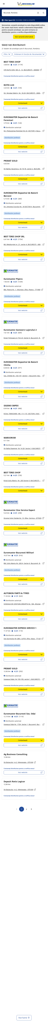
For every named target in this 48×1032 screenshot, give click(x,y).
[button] (38, 12)
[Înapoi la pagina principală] (26, 4)
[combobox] (24, 12)
